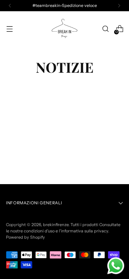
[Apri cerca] (105, 29)
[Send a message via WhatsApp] (116, 266)
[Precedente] (10, 5)
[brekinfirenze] (64, 29)
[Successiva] (119, 5)
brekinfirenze (55, 224)
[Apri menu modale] (9, 29)
